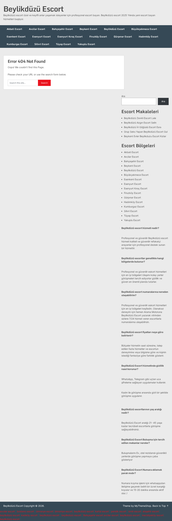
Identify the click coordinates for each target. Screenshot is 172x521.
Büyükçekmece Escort (144, 29)
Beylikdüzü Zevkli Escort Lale (140, 118)
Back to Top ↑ (161, 505)
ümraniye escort (63, 511)
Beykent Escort (88, 29)
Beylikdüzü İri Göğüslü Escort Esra (142, 127)
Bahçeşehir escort (93, 515)
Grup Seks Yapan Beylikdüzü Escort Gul (145, 131)
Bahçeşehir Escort (62, 29)
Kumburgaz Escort (17, 44)
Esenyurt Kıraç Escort (70, 36)
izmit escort (134, 511)
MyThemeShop (143, 505)
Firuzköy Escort (98, 36)
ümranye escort (44, 511)
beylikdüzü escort (84, 511)
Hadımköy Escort (148, 36)
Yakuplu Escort (86, 44)
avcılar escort (7, 511)
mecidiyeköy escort (152, 515)
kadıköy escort (29, 515)
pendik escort (118, 511)
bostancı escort (25, 511)
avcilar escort (111, 515)
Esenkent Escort (16, 36)
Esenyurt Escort (41, 36)
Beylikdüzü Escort (33, 9)
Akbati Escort (14, 29)
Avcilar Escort (37, 29)
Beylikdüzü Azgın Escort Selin (140, 122)
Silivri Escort (41, 44)
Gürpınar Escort (123, 36)
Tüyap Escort (63, 44)
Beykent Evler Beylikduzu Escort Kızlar (145, 136)
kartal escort (102, 511)
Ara (123, 96)
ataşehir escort (151, 511)
